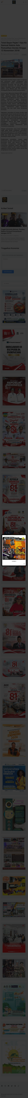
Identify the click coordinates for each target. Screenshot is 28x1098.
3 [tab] (15, 561)
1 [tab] (12, 561)
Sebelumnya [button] (4, 548)
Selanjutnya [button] (24, 548)
